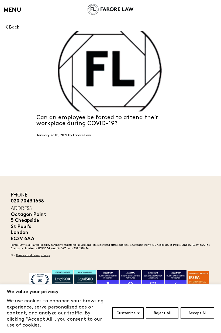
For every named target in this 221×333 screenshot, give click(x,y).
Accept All (197, 313)
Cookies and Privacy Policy (33, 255)
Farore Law (82, 135)
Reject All (162, 313)
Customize (126, 313)
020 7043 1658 (27, 201)
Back (13, 27)
